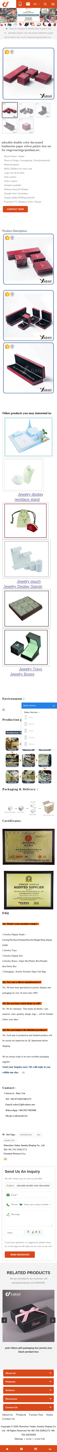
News (49, 1414)
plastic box (46, 28)
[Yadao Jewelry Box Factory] (28, 17)
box (39, 1134)
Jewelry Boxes (22, 674)
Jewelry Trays (30, 669)
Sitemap (19, 1439)
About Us (7, 1414)
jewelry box (9, 1140)
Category (21, 28)
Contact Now (15, 209)
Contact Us (8, 1419)
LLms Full (39, 1439)
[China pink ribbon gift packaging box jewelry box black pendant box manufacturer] (28, 1316)
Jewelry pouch (29, 581)
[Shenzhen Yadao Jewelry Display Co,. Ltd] (5, 4)
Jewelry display (30, 494)
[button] (23, 23)
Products (21, 1414)
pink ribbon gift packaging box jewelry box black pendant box (28, 1350)
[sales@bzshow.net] (5, 1159)
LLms (29, 1439)
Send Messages (19, 1254)
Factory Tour (36, 1414)
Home (11, 28)
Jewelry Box (33, 28)
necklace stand (27, 499)
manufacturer (26, 1134)
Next (52, 1320)
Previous (4, 1320)
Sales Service (31, 712)
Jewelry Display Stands (22, 586)
